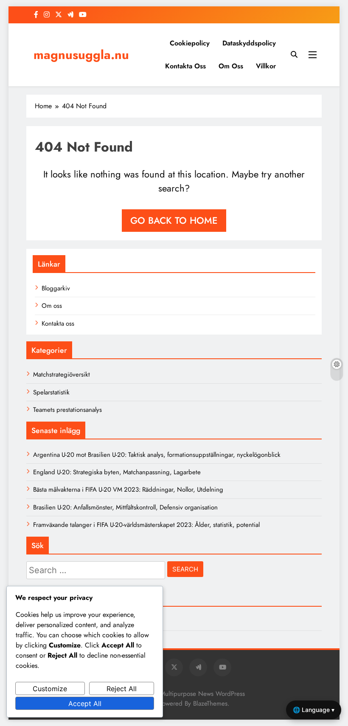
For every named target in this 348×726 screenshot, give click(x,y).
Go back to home (174, 220)
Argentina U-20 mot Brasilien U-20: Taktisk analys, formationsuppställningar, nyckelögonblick (157, 454)
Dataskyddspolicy (249, 43)
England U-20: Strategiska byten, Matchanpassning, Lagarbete (117, 472)
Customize (50, 688)
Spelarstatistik (51, 392)
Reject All (122, 688)
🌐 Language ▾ (313, 709)
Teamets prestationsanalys (67, 409)
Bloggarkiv (56, 288)
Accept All (84, 703)
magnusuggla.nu (81, 55)
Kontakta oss (185, 66)
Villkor (266, 66)
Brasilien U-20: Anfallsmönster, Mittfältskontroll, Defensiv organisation (125, 507)
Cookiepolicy (190, 43)
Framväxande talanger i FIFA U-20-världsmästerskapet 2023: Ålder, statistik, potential (146, 524)
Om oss (231, 66)
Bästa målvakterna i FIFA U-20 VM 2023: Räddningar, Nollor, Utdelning (128, 489)
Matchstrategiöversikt (61, 374)
